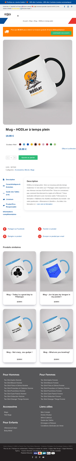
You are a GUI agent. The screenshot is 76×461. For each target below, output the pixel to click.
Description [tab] (10, 179)
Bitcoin (27, 170)
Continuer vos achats (61, 33)
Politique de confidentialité (20, 448)
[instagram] (68, 6)
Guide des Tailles (47, 420)
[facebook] (64, 6)
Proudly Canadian (55, 451)
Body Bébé (8, 431)
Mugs (32, 170)
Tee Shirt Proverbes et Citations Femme (55, 388)
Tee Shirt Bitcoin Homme (13, 383)
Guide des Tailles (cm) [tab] (12, 193)
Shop (31, 21)
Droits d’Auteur (46, 415)
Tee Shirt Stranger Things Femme (53, 399)
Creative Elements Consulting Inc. (31, 451)
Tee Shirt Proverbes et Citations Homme (18, 388)
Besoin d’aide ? (26, 8)
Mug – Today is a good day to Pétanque (19, 296)
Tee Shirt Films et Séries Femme (52, 385)
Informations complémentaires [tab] (9, 213)
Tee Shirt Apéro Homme (12, 380)
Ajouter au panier (28, 157)
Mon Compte (45, 412)
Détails (8, 272)
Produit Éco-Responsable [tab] (11, 205)
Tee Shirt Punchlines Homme (14, 391)
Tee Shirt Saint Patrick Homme (15, 394)
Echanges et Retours (48, 423)
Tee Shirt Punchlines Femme (51, 391)
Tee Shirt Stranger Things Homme (16, 399)
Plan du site (7, 448)
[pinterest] (71, 6)
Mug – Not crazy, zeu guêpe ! (19, 352)
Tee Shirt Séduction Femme (51, 396)
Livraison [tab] (9, 199)
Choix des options (18, 271)
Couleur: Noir (11, 145)
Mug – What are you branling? (56, 352)
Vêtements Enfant (10, 428)
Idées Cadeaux (46, 417)
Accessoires (19, 170)
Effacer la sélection (69, 148)
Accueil (25, 21)
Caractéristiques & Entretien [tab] (13, 185)
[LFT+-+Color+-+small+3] (7, 11)
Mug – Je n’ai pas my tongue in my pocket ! (56, 296)
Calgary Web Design (55, 448)
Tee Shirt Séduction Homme (14, 396)
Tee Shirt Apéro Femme (49, 380)
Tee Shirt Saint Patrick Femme (52, 394)
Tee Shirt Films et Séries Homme (16, 385)
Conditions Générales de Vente (52, 426)
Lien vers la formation (44, 204)
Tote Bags (7, 415)
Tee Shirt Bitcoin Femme (50, 383)
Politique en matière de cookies (38, 448)
